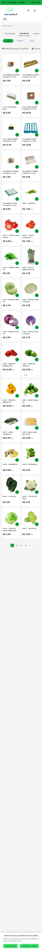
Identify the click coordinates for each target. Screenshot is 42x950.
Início (4, 26)
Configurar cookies (29, 946)
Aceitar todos (10, 946)
